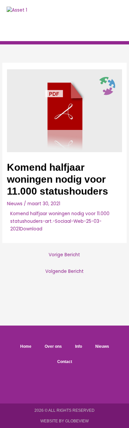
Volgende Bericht (64, 271)
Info (78, 346)
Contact (64, 361)
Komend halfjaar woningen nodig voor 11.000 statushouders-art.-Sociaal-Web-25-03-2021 (59, 221)
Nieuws (14, 204)
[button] (100, 20)
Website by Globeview (64, 421)
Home (25, 346)
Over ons (53, 346)
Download (31, 229)
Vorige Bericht (64, 255)
